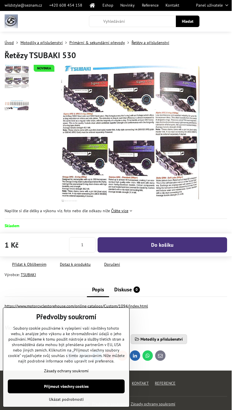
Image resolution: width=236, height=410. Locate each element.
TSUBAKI (28, 274)
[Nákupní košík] (211, 21)
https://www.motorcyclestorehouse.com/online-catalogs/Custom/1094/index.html (76, 306)
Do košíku (162, 245)
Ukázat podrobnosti (66, 399)
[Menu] (225, 21)
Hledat (187, 21)
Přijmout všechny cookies (66, 386)
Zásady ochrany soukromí (153, 404)
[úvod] (92, 5)
